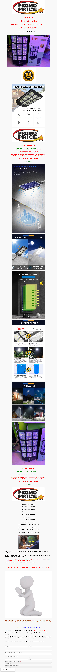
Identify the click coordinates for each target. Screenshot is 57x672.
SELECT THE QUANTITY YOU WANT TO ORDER (12, 661)
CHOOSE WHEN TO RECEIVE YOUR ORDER (12, 665)
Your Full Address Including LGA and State (11, 656)
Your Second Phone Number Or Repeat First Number (13, 652)
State (30, 657)
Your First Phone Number (9, 648)
